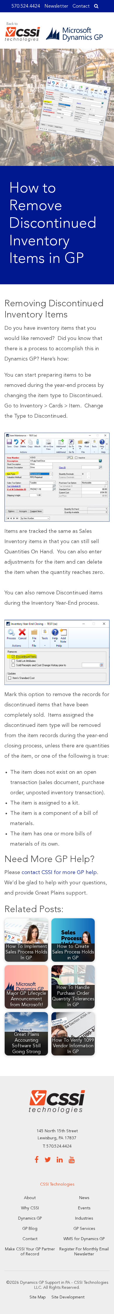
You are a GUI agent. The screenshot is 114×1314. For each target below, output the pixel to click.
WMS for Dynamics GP (84, 1239)
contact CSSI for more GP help (59, 872)
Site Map (38, 1297)
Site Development (67, 1297)
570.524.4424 (25, 6)
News (84, 1198)
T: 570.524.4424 (57, 1146)
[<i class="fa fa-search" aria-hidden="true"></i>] (96, 6)
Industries (84, 1218)
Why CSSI (30, 1208)
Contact (81, 6)
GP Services (84, 1229)
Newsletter (56, 6)
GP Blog (29, 1229)
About (30, 1198)
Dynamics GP (30, 1218)
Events (84, 1208)
